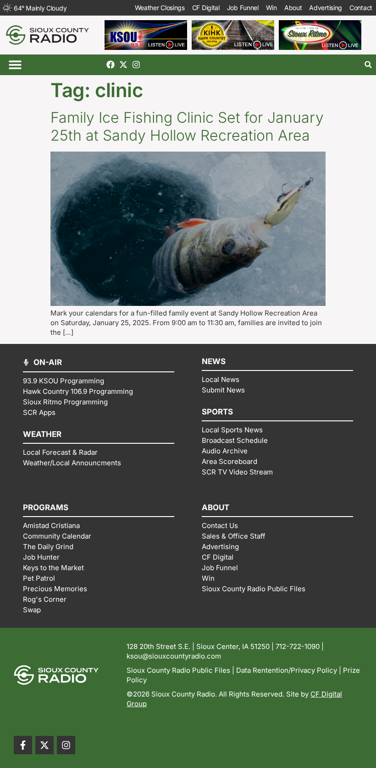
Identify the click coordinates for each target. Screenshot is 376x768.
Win (271, 7)
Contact (360, 7)
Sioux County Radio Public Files (178, 670)
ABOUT (215, 507)
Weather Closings (160, 7)
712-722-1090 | (300, 646)
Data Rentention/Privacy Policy (286, 670)
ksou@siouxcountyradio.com (174, 656)
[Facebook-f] (23, 745)
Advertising (325, 7)
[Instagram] (136, 64)
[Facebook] (110, 64)
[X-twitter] (123, 64)
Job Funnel (243, 7)
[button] (15, 64)
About (293, 7)
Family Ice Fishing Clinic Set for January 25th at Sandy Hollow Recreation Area (187, 126)
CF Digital (206, 7)
